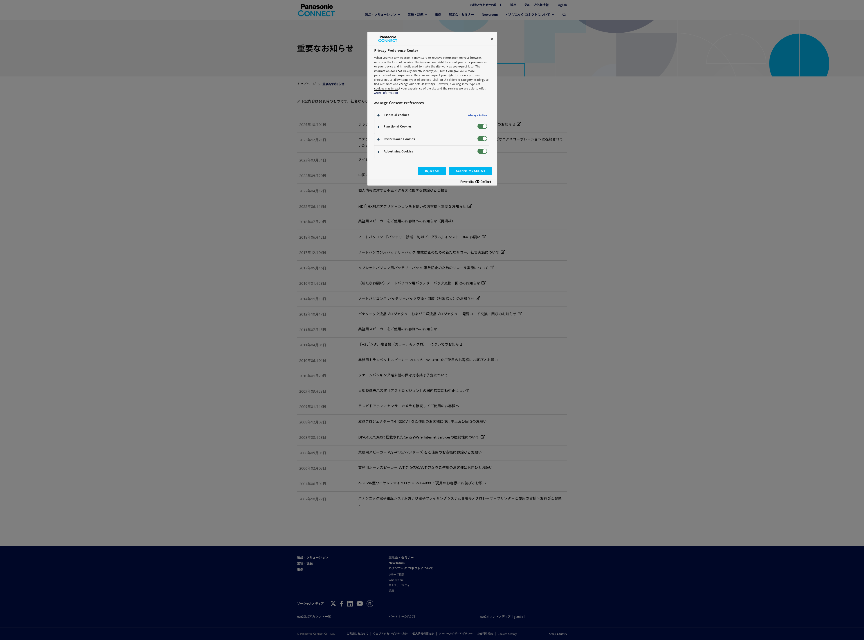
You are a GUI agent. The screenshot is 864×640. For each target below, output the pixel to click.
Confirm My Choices (470, 170)
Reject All (432, 170)
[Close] (492, 39)
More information (386, 93)
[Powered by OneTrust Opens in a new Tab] (477, 183)
